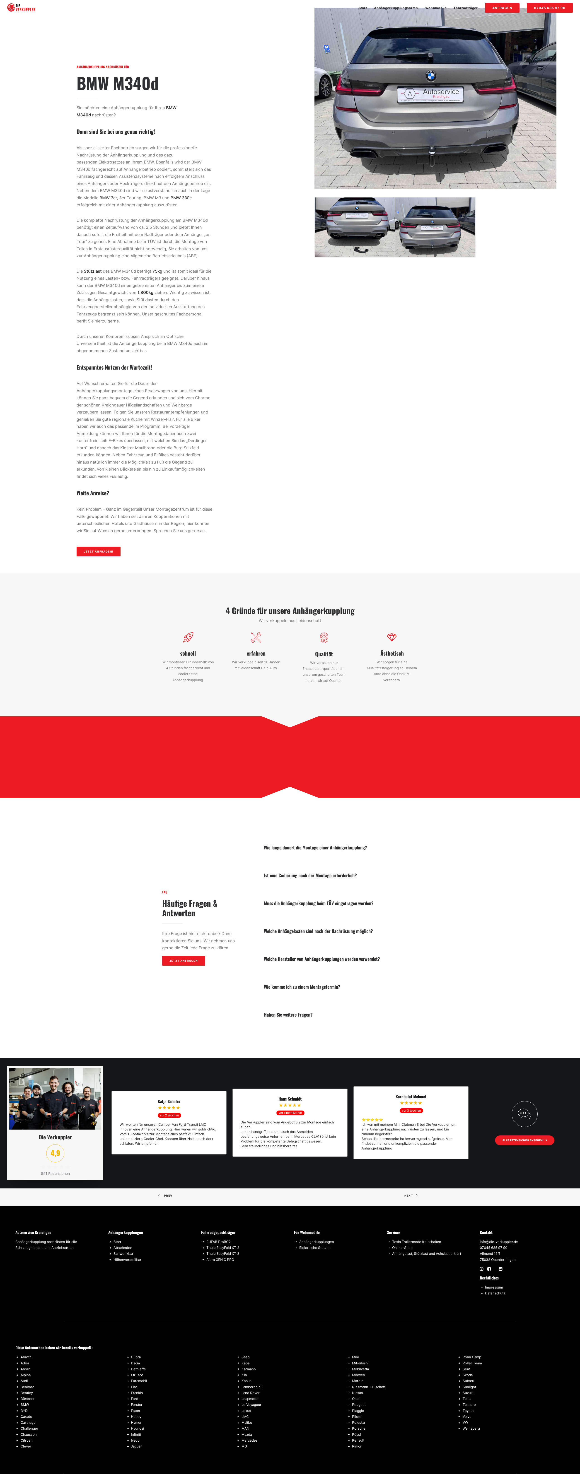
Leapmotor (250, 1399)
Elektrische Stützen (315, 1248)
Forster (137, 1404)
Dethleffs (138, 1369)
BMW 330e (181, 197)
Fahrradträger (466, 8)
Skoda (468, 1375)
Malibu (247, 1422)
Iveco (135, 1440)
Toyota (468, 1411)
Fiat (134, 1387)
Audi (24, 1381)
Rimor (357, 1446)
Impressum (494, 1287)
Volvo (467, 1416)
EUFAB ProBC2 (218, 1242)
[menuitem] (364, 8)
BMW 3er (108, 197)
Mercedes (250, 1440)
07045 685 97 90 (493, 1248)
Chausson (29, 1434)
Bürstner (28, 1399)
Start (363, 8)
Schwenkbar (123, 1253)
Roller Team (472, 1363)
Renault (358, 1440)
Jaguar (136, 1446)
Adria (25, 1363)
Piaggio (358, 1411)
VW (465, 1422)
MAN (245, 1428)
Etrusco (137, 1375)
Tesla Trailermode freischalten (416, 1242)
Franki (136, 1393)
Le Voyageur (251, 1404)
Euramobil (139, 1381)
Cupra (136, 1357)
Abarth (26, 1357)
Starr (117, 1242)
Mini (355, 1357)
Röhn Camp (472, 1357)
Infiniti (136, 1434)
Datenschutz (495, 1293)
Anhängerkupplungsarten (396, 8)
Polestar (358, 1422)
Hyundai (137, 1428)
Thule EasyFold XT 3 (222, 1253)
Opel (356, 1399)
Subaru (468, 1381)
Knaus (246, 1381)
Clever (26, 1446)
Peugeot (359, 1404)
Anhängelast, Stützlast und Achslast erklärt (426, 1253)
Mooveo (358, 1375)
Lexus (246, 1411)
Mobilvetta (360, 1369)
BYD (24, 1411)
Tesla (467, 1399)
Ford (134, 1399)
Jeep (245, 1357)
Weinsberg (471, 1428)
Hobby (136, 1416)
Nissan (357, 1393)
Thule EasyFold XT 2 (222, 1248)
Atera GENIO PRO (220, 1260)
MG (244, 1446)
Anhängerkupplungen (316, 1242)
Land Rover (251, 1393)
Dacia (135, 1363)
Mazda (247, 1434)
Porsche (358, 1428)
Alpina (26, 1375)
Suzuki (468, 1393)
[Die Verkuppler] (21, 7)
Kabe (246, 1363)
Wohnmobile (436, 8)
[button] (481, 1269)
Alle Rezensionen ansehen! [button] (523, 1140)
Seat (466, 1369)
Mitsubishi (360, 1363)
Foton (135, 1411)
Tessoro (469, 1404)
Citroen (27, 1440)
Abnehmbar (123, 1248)
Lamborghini (251, 1387)
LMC (245, 1416)
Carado (26, 1416)
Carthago (28, 1422)
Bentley (27, 1393)
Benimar (27, 1387)
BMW (25, 1404)
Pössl (356, 1434)
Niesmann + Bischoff (368, 1387)
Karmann (249, 1369)
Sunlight (469, 1387)
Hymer (136, 1422)
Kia (244, 1375)
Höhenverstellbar (127, 1260)
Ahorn (25, 1369)
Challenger (29, 1428)
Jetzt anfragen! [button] (98, 551)
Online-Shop (402, 1248)
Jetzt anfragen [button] (183, 960)
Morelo (357, 1381)
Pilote (356, 1416)
